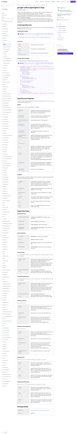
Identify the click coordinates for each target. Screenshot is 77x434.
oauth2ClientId (21, 338)
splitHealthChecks (22, 259)
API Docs (3, 17)
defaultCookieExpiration (23, 120)
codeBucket (21, 181)
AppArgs (33, 37)
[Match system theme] (6, 432)
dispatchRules (21, 124)
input (34, 107)
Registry (42, 1)
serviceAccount (21, 162)
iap (19, 142)
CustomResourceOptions (44, 37)
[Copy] (53, 67)
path (19, 368)
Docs (37, 1)
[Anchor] (45, 7)
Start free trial (65, 53)
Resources (30, 28)
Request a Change (60, 46)
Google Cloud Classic (63, 11)
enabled (20, 306)
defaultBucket (21, 188)
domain (20, 362)
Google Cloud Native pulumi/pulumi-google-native (40, 410)
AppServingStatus (21, 170)
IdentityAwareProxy (22, 143)
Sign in (68, 1)
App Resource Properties (61, 32)
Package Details (60, 39)
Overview (3, 13)
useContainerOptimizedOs (23, 269)
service (20, 375)
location (20, 153)
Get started (73, 1)
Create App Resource (61, 26)
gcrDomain (21, 196)
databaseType (21, 115)
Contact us (63, 1)
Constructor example (62, 30)
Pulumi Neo (49, 1)
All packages (4, 9)
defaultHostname (22, 192)
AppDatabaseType (21, 117)
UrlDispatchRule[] (22, 125)
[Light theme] (2, 432)
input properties (45, 60)
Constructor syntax (61, 28)
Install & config (4, 15)
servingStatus (21, 169)
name (20, 205)
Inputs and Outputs (47, 101)
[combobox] (7, 5)
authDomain (21, 110)
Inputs (59, 34)
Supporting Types (60, 37)
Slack (54, 1)
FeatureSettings (21, 132)
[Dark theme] (4, 432)
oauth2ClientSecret (22, 317)
